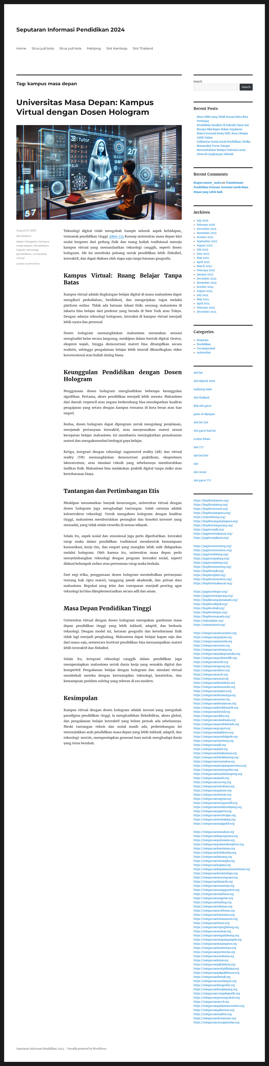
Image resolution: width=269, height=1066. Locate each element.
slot (196, 464)
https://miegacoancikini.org (211, 716)
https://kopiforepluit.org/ (210, 575)
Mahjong (94, 48)
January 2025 (205, 274)
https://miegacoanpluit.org (211, 749)
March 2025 (204, 266)
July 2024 (202, 295)
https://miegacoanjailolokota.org (214, 964)
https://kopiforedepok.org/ (211, 604)
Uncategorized (206, 348)
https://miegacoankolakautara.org (215, 753)
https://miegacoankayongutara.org (216, 836)
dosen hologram (26, 241)
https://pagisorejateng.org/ (211, 562)
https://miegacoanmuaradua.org (214, 761)
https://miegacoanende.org (211, 662)
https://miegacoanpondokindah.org (216, 724)
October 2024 (205, 287)
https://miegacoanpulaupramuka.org (217, 653)
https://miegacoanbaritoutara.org (215, 948)
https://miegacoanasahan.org (212, 931)
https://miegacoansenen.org (212, 699)
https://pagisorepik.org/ (209, 529)
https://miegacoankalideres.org (214, 732)
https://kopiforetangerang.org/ (213, 525)
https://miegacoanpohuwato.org (214, 840)
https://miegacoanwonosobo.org (214, 687)
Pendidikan (24, 236)
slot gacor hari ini (205, 430)
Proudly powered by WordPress (87, 1048)
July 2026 (203, 220)
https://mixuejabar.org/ (209, 620)
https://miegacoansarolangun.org (215, 981)
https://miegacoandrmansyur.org (215, 1018)
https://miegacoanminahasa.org (214, 786)
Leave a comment (28, 263)
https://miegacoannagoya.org (212, 798)
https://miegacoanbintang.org (213, 856)
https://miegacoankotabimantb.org (216, 707)
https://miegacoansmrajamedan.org (216, 1022)
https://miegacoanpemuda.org (213, 641)
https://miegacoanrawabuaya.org (215, 720)
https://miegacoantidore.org (212, 670)
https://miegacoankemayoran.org (215, 703)
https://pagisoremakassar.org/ (213, 533)
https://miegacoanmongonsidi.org (215, 803)
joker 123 (116, 236)
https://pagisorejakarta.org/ (211, 538)
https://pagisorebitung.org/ (211, 554)
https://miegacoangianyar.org (213, 790)
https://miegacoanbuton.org (212, 923)
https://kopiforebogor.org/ (211, 612)
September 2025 (207, 241)
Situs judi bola (43, 48)
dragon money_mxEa (207, 182)
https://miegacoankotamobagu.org (216, 873)
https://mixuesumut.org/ (209, 625)
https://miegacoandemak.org (212, 977)
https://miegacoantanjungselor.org (216, 769)
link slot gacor (202, 406)
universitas (204, 352)
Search (198, 81)
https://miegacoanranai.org (211, 678)
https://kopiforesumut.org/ (211, 509)
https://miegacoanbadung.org (213, 902)
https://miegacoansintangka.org (214, 861)
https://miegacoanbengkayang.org (215, 989)
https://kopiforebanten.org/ (211, 500)
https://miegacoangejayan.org (213, 637)
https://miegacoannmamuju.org (214, 885)
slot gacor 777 (202, 480)
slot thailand (201, 397)
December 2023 (206, 311)
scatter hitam (202, 439)
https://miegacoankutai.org (211, 960)
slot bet (198, 372)
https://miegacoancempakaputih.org (217, 993)
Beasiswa (202, 340)
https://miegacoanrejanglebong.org (216, 927)
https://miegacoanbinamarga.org (215, 695)
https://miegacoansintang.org (213, 649)
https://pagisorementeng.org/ (213, 546)
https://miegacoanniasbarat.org (214, 894)
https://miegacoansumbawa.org (214, 956)
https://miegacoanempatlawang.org (216, 935)
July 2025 (202, 249)
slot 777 (199, 447)
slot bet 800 (201, 455)
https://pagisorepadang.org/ (212, 558)
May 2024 (203, 299)
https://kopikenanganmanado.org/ (216, 600)
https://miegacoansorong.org (212, 782)
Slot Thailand (143, 48)
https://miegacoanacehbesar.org (214, 910)
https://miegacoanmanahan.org (214, 832)
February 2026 (206, 224)
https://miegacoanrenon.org (212, 645)
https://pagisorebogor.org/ (211, 591)
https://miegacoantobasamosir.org (216, 919)
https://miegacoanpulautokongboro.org (219, 844)
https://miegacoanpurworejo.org (214, 952)
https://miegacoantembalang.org (215, 819)
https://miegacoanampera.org (213, 691)
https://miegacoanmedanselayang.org (218, 807)
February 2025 (206, 270)
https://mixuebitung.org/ (210, 517)
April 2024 (203, 303)
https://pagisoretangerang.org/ (213, 596)
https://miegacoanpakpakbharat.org (216, 972)
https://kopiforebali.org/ (209, 608)
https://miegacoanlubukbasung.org (216, 757)
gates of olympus (204, 414)
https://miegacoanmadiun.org (213, 1014)
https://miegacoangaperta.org (213, 811)
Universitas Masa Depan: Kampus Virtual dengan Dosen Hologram (85, 107)
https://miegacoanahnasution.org (215, 633)
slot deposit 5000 (204, 381)
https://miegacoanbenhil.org (212, 711)
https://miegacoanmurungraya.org (216, 877)
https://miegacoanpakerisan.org (214, 1010)
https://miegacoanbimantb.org (213, 881)
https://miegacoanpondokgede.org (216, 736)
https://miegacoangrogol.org (212, 728)
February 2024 (206, 307)
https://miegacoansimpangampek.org (218, 939)
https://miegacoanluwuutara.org (214, 914)
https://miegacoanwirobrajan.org (215, 815)
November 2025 (207, 233)
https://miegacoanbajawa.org (212, 865)
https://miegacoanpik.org (210, 745)
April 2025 (203, 262)
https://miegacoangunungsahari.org (217, 997)
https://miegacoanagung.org (212, 666)
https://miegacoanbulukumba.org (215, 852)
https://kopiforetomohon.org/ (213, 579)
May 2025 (203, 258)
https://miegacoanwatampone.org (215, 943)
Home (21, 48)
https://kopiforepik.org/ (209, 571)
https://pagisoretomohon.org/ (213, 550)
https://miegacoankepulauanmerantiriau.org (222, 869)
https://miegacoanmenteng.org (214, 740)
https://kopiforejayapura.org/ (212, 513)
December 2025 (206, 229)
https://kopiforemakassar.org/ (213, 583)
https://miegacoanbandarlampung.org (218, 774)
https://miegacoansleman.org (212, 794)
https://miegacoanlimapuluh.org (214, 985)
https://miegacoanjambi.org (211, 778)
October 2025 (205, 237)
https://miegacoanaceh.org (211, 674)
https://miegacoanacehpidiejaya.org (216, 968)
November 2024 (207, 282)
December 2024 (206, 278)
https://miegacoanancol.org (211, 1001)
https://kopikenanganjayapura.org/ (216, 521)
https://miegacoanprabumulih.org (215, 658)
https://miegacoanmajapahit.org (214, 823)
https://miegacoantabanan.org (213, 906)
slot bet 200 (201, 422)
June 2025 (203, 253)
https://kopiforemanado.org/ (212, 616)
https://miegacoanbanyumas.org (214, 848)
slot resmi (200, 472)
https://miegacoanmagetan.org (213, 898)
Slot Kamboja (116, 48)
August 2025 (204, 245)
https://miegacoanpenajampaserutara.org (220, 765)
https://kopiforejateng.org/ (211, 504)
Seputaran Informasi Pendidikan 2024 (70, 29)
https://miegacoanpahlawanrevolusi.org (219, 1006)
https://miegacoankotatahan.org (214, 682)
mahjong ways (203, 389)
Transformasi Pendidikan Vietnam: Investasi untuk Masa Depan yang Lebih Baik (221, 187)
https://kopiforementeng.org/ (213, 567)
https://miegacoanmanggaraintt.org (216, 890)
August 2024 (204, 291)
